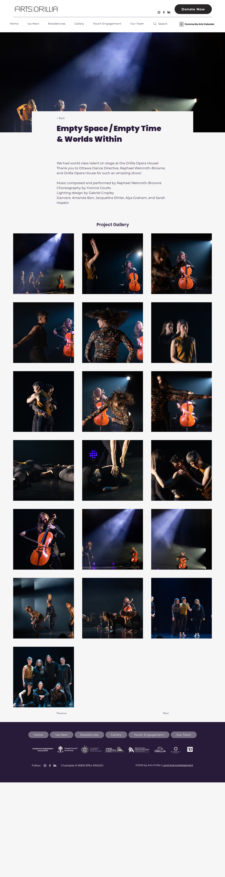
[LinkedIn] (168, 12)
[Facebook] (164, 12)
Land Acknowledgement (178, 765)
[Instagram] (159, 12)
